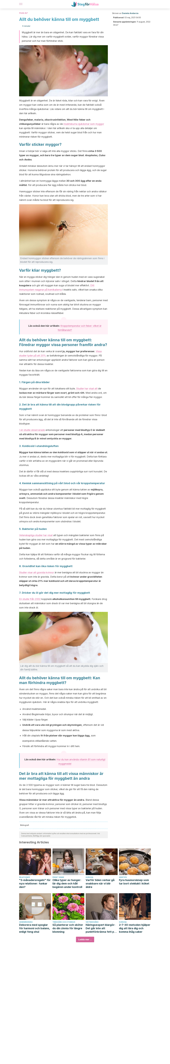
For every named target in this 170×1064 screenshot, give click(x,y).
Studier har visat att (86, 388)
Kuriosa (89, 877)
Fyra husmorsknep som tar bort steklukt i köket (134, 881)
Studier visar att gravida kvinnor (36, 572)
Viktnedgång (92, 922)
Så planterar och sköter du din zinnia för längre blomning (67, 928)
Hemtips (123, 877)
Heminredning (26, 922)
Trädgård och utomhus (63, 922)
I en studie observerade (32, 430)
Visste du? (23, 13)
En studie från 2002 (30, 599)
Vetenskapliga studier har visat (36, 535)
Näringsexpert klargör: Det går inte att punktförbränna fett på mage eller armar (101, 928)
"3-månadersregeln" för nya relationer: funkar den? (35, 883)
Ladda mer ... (85, 939)
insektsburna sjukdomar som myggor (83, 124)
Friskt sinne (58, 877)
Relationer (24, 877)
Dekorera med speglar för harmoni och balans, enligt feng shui (34, 928)
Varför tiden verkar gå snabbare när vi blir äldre (100, 883)
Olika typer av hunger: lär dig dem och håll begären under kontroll (67, 883)
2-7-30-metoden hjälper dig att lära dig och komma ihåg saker (134, 928)
